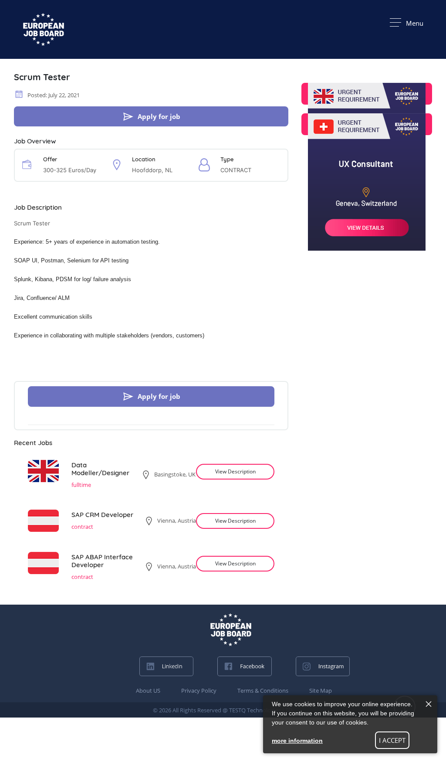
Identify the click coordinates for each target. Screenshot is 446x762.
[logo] (231, 629)
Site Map (320, 690)
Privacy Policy (198, 690)
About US (148, 690)
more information (297, 740)
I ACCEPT (392, 740)
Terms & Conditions (262, 690)
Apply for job (159, 116)
